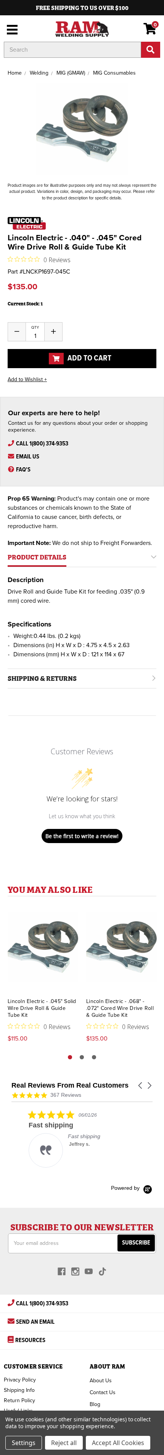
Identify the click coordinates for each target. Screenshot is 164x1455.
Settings (23, 1443)
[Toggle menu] (10, 28)
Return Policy (19, 1400)
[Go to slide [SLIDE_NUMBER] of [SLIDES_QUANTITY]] (82, 1057)
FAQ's (23, 470)
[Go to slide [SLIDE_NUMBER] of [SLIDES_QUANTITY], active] (70, 1057)
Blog (95, 1404)
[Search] (150, 50)
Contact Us (103, 1392)
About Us (101, 1380)
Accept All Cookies (118, 1443)
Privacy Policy (20, 1380)
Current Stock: (25, 303)
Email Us (27, 457)
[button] (140, 1085)
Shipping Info (19, 1390)
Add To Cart (88, 358)
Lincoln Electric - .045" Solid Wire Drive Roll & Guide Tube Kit (42, 1008)
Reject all (64, 1443)
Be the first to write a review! (82, 836)
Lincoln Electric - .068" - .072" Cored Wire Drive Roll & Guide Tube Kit (120, 1008)
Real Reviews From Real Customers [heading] (70, 1085)
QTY (35, 327)
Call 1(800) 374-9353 (42, 444)
